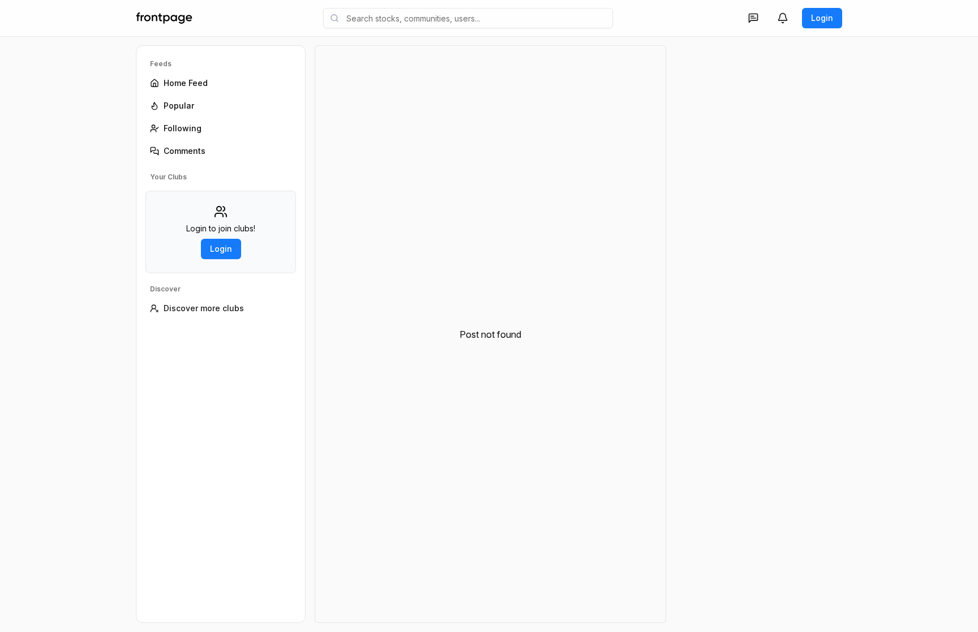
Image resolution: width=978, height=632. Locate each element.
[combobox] (468, 18)
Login (822, 18)
